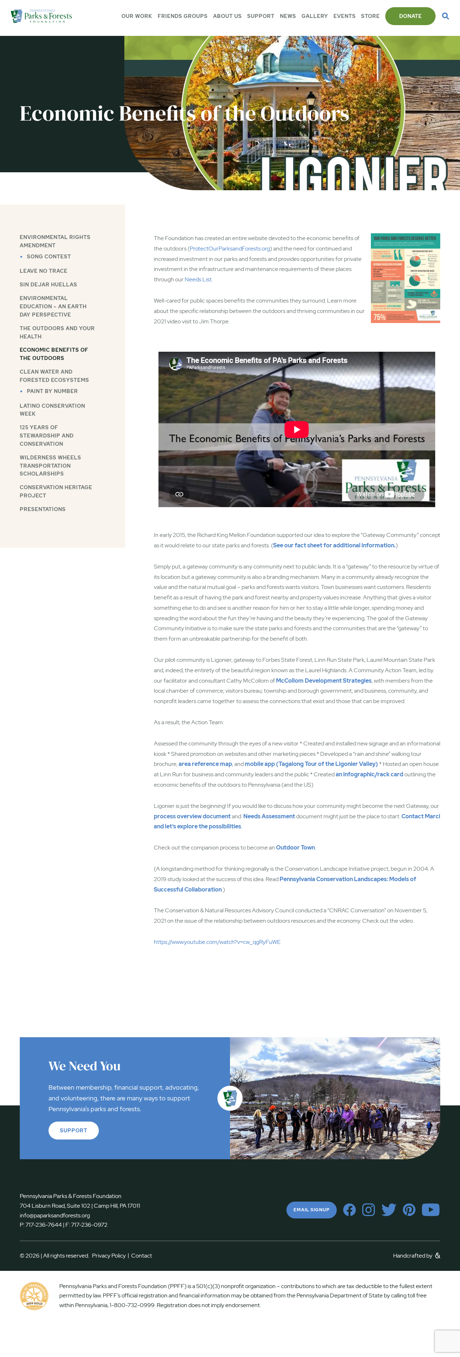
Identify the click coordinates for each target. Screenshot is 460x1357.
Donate (410, 16)
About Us (227, 16)
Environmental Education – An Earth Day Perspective (53, 306)
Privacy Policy (110, 1255)
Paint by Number (52, 391)
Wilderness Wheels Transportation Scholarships (50, 465)
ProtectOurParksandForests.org (230, 248)
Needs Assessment (269, 816)
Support (261, 16)
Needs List (198, 279)
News (288, 16)
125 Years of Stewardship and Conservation (47, 435)
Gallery (315, 16)
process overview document (192, 816)
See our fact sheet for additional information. (334, 545)
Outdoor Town (295, 847)
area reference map (205, 764)
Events (345, 16)
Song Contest (49, 256)
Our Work (136, 16)
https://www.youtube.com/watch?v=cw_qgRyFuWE (217, 942)
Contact (141, 1255)
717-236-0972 (88, 1225)
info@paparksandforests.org (55, 1215)
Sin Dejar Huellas (48, 284)
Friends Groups (183, 16)
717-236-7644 (44, 1225)
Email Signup (312, 1210)
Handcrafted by (413, 1255)
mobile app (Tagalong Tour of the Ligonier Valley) (311, 764)
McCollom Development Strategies (324, 680)
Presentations (43, 509)
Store (370, 16)
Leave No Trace (44, 271)
